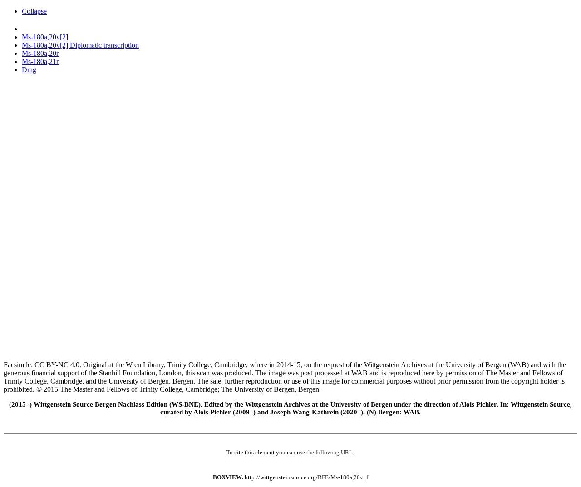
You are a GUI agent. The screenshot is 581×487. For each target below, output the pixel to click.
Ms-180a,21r (40, 61)
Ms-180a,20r (40, 53)
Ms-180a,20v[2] (45, 37)
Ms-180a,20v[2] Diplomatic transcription (80, 45)
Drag (29, 70)
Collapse (34, 11)
